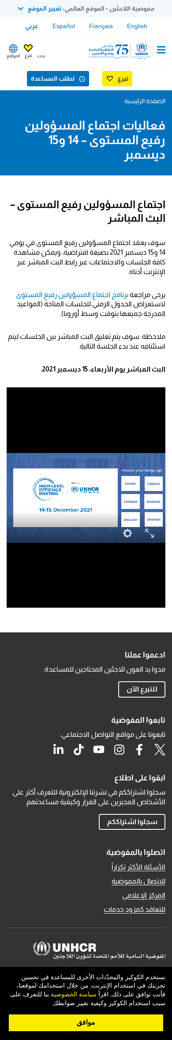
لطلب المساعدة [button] (53, 78)
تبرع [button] (28, 55)
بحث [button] (41, 55)
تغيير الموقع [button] (44, 8)
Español (63, 26)
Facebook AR (139, 749)
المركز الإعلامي (143, 895)
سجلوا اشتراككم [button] (132, 821)
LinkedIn (58, 749)
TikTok (78, 749)
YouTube (99, 749)
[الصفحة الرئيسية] (120, 51)
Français (101, 26)
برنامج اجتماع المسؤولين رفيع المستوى (72, 294)
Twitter (159, 749)
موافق (86, 1022)
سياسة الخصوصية (74, 995)
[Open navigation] (161, 50)
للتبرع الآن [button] (142, 689)
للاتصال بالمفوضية (138, 881)
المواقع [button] (13, 55)
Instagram (119, 749)
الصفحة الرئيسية (144, 100)
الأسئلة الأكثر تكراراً (138, 867)
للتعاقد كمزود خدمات (134, 909)
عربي (31, 26)
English (137, 26)
